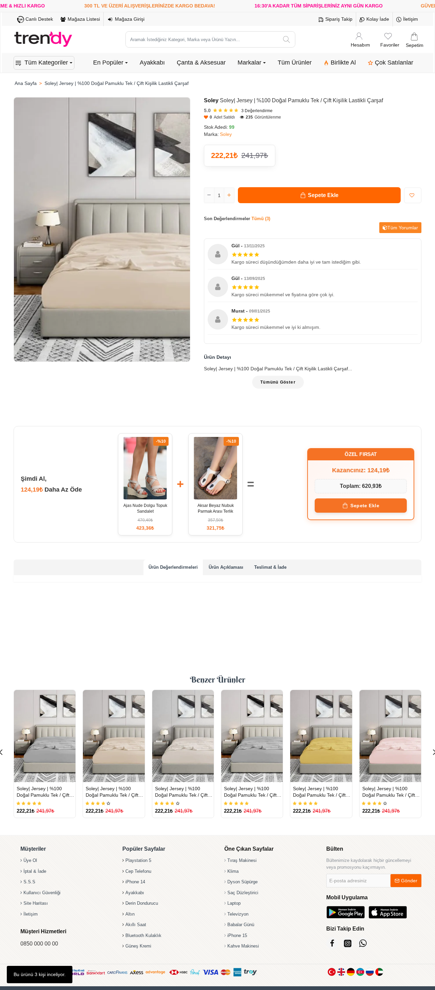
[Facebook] (332, 943)
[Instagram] (347, 943)
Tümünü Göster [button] (278, 382)
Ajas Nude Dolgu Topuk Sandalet (145, 508)
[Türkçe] (332, 972)
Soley (211, 100)
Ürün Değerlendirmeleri (173, 567)
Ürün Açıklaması (226, 567)
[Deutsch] (351, 972)
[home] (25, 83)
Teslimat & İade (270, 567)
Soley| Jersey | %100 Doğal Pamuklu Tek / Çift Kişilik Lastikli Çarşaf (43, 792)
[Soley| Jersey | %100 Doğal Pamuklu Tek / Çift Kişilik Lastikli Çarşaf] (44, 736)
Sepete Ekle (364, 505)
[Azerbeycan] (360, 972)
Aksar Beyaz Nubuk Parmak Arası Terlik (215, 508)
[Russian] (370, 972)
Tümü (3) (260, 218)
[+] (229, 195)
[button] (319, 195)
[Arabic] (379, 972)
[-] (209, 195)
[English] (341, 972)
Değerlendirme (257, 110)
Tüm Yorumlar (402, 227)
